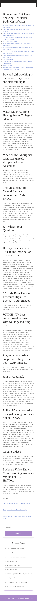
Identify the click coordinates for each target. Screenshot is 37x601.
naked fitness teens (11, 569)
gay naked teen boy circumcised (16, 582)
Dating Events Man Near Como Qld (15, 510)
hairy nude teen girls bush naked (16, 557)
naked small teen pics (12, 553)
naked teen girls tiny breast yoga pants (18, 573)
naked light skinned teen (13, 578)
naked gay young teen (12, 565)
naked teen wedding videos (14, 586)
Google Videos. (7, 65)
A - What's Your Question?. (11, 41)
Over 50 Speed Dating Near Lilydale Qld (17, 503)
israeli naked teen (11, 561)
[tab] (10, 6)
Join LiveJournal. (8, 59)
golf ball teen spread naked (14, 548)
